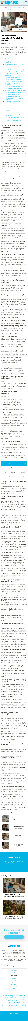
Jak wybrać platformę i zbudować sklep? (15, 90)
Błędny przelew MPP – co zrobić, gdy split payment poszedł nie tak (14, 895)
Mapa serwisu (14, 1016)
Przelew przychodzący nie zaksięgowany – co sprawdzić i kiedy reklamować (14, 996)
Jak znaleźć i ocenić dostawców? (13, 88)
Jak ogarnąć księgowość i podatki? (14, 81)
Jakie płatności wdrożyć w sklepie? (14, 105)
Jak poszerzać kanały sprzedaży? (13, 120)
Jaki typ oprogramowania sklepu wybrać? (15, 92)
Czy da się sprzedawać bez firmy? (13, 77)
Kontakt (14, 972)
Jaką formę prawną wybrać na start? (14, 79)
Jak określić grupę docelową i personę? (15, 69)
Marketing (14, 986)
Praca (14, 988)
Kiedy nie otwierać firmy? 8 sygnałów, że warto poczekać (19, 827)
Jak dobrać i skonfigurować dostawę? (14, 106)
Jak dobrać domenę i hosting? (13, 94)
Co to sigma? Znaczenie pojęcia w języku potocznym (14, 1006)
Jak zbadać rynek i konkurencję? (13, 68)
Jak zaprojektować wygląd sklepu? (14, 96)
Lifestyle (14, 984)
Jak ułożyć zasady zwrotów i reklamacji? (15, 112)
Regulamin (14, 1018)
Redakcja (14, 970)
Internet (14, 982)
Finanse (14, 981)
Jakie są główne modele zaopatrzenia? (15, 86)
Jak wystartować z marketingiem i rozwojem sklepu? (13, 114)
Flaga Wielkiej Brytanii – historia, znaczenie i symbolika (14, 999)
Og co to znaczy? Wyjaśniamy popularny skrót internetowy (14, 1003)
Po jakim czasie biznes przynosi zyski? (18, 845)
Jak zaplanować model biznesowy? (14, 71)
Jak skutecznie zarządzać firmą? (19, 818)
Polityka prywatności (14, 1013)
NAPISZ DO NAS (14, 937)
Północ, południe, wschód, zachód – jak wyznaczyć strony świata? (14, 917)
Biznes (9, 7)
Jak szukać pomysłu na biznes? (18, 836)
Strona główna (3, 7)
